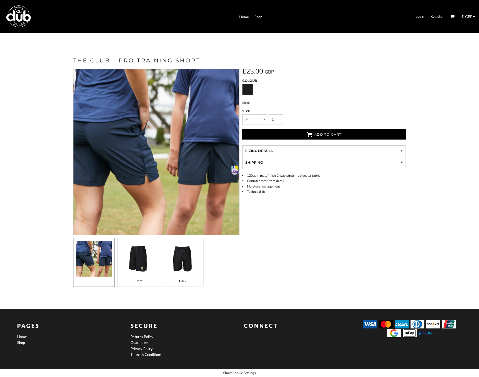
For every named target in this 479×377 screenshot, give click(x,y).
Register (437, 16)
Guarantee (139, 342)
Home (22, 337)
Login (420, 16)
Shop (21, 342)
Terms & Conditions (146, 354)
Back (182, 281)
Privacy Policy (142, 348)
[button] (452, 16)
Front (138, 281)
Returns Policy (142, 337)
